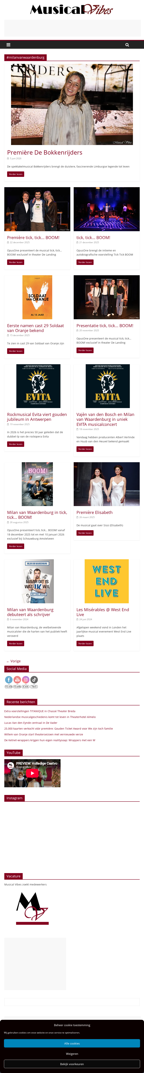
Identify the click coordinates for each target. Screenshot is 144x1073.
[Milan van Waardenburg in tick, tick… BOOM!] (37, 464)
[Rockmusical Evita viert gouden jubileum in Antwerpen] (37, 366)
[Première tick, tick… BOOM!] (37, 189)
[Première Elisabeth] (107, 464)
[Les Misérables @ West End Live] (107, 561)
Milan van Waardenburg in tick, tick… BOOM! (37, 514)
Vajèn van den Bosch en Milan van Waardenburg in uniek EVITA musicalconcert (105, 419)
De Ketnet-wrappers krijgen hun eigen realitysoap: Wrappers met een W (49, 740)
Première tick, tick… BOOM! (33, 237)
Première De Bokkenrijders (44, 152)
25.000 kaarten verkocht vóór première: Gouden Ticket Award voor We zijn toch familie (58, 728)
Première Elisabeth (94, 512)
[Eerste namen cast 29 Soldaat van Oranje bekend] (37, 277)
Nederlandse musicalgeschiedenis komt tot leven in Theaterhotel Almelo (50, 717)
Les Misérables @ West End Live (102, 612)
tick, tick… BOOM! (93, 237)
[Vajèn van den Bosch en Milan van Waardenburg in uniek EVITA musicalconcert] (107, 366)
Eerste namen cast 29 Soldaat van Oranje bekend (35, 328)
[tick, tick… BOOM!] (107, 189)
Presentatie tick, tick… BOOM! (104, 325)
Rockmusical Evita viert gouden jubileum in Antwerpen (37, 416)
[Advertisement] (72, 28)
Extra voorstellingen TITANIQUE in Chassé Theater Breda (39, 711)
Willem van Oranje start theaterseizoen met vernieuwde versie (43, 734)
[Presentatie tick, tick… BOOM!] (107, 277)
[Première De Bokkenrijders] (72, 66)
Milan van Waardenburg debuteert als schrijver (30, 612)
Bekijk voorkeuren (72, 1064)
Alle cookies (72, 1043)
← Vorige (13, 661)
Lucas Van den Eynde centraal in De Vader (30, 723)
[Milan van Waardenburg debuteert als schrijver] (37, 561)
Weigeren (72, 1054)
